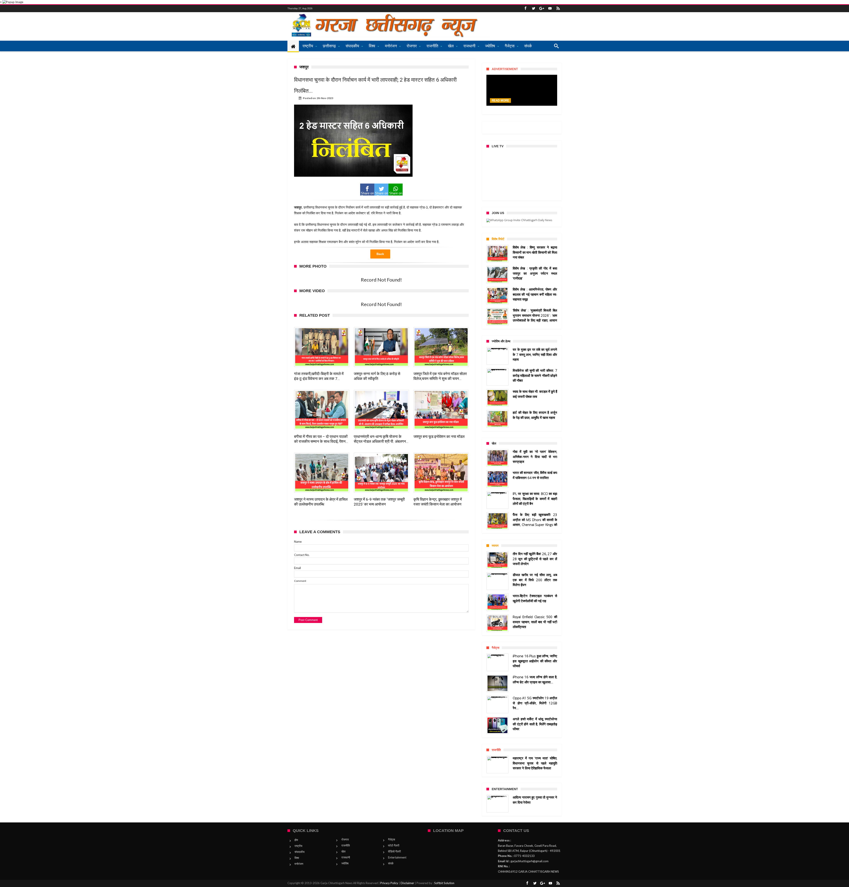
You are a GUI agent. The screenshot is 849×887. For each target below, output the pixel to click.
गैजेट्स (391, 839)
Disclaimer (407, 883)
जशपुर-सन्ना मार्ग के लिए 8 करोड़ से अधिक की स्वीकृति (377, 376)
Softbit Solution (444, 883)
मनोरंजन (298, 864)
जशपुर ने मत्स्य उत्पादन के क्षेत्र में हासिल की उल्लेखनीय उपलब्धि (321, 501)
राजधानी (345, 857)
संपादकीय (299, 852)
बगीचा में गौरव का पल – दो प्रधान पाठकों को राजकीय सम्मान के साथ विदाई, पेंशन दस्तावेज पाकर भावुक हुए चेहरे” (321, 439)
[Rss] (558, 8)
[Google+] (541, 8)
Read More (500, 100)
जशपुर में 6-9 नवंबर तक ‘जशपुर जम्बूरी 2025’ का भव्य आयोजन (379, 501)
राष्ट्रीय (298, 846)
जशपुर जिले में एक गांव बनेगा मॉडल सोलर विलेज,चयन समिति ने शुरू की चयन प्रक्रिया (440, 376)
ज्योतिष (344, 863)
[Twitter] (533, 8)
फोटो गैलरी (393, 845)
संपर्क (391, 863)
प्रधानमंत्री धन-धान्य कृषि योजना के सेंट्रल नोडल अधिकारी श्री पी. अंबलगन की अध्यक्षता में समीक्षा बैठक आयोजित (380, 439)
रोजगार (345, 839)
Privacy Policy (389, 883)
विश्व (296, 858)
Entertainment (397, 857)
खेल (343, 851)
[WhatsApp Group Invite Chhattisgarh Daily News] (521, 220)
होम (296, 840)
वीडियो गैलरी (394, 851)
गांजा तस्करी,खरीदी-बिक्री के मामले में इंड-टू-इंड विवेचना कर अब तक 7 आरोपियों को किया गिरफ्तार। (319, 376)
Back (380, 253)
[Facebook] (525, 8)
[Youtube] (549, 8)
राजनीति (345, 845)
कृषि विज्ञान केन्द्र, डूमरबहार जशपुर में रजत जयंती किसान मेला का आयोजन (437, 501)
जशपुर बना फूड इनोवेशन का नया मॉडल (439, 436)
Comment (300, 580)
